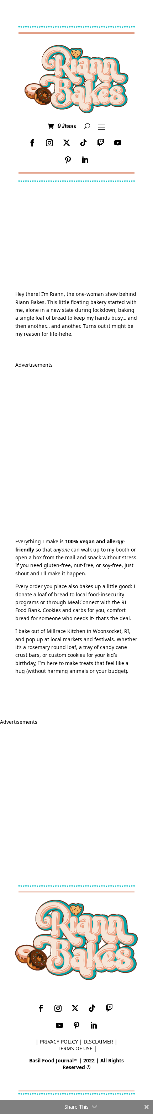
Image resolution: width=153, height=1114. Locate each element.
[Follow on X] (66, 143)
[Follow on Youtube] (118, 143)
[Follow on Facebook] (32, 143)
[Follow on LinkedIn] (85, 160)
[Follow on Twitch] (101, 143)
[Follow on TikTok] (83, 143)
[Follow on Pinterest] (68, 160)
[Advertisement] (76, 448)
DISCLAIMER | (100, 1041)
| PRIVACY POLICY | (59, 1041)
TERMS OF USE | (77, 1048)
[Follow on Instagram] (49, 143)
